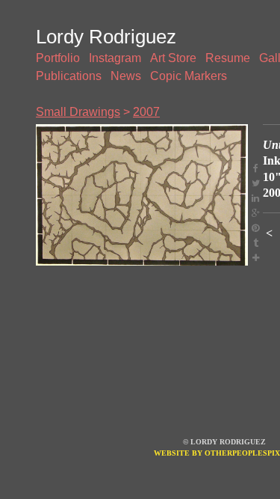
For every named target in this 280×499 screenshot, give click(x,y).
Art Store (173, 58)
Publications (69, 76)
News (126, 76)
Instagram (115, 58)
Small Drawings (78, 111)
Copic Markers (188, 76)
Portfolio (58, 58)
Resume (227, 58)
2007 (146, 111)
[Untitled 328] (142, 195)
